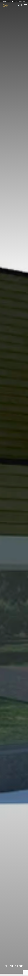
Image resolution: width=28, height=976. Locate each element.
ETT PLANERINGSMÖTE (17, 1)
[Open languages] (21, 5)
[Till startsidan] (5, 5)
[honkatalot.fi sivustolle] (18, 5)
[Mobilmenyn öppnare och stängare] (25, 5)
